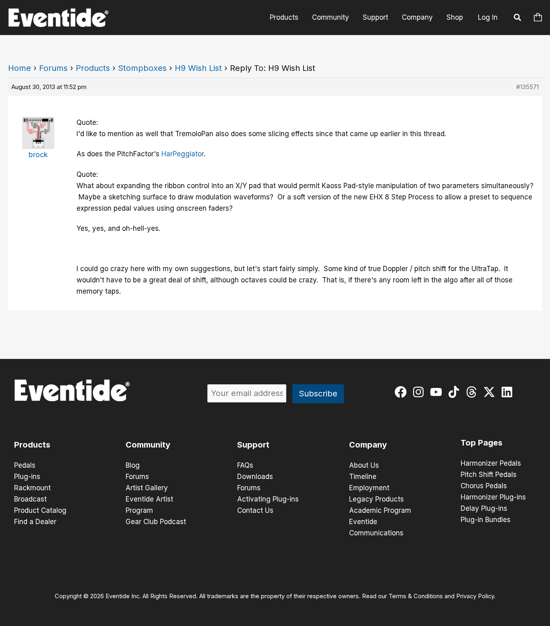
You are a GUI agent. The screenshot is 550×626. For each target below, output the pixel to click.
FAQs (245, 465)
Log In (488, 17)
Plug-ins (27, 477)
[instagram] (420, 392)
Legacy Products (376, 499)
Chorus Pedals (484, 486)
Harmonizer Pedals (491, 463)
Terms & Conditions (416, 596)
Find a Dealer (35, 522)
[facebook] (402, 392)
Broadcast (30, 499)
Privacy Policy (475, 596)
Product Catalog (40, 510)
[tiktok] (455, 392)
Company (417, 17)
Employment (369, 488)
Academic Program (380, 510)
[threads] (473, 392)
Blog (133, 465)
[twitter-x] (491, 392)
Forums (53, 68)
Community (330, 17)
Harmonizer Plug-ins (493, 497)
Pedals (24, 465)
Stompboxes (142, 68)
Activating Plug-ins (268, 499)
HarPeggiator (182, 154)
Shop (455, 17)
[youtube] (438, 392)
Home (19, 68)
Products (284, 17)
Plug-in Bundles (486, 520)
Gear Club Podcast (156, 522)
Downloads (255, 477)
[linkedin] (509, 392)
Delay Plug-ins (484, 508)
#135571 (527, 87)
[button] (518, 18)
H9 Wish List (198, 68)
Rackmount (32, 488)
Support (375, 17)
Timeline (362, 477)
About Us (364, 465)
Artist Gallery (147, 488)
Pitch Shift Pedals (489, 475)
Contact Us (255, 510)
